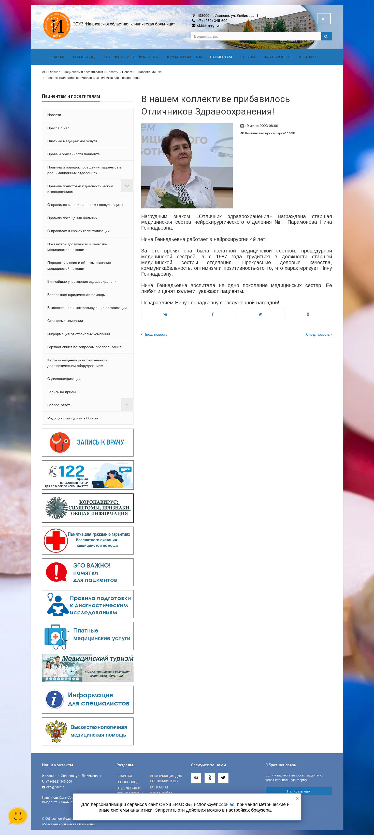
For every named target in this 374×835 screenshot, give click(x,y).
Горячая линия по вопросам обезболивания (84, 346)
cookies (226, 804)
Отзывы (247, 56)
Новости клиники (150, 71)
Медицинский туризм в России (72, 417)
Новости (112, 71)
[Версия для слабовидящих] (324, 18)
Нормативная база (183, 56)
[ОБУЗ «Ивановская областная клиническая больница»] (57, 25)
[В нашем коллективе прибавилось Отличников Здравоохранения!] (187, 165)
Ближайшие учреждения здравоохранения (83, 281)
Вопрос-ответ (58, 404)
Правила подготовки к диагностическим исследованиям (80, 188)
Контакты (308, 56)
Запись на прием (61, 391)
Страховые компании (65, 320)
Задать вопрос (277, 56)
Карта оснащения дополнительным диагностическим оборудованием (77, 362)
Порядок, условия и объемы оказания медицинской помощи (79, 265)
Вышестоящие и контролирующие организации (87, 307)
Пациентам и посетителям (83, 71)
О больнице (85, 56)
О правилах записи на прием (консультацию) (85, 204)
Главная (57, 56)
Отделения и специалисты (131, 56)
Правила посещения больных (72, 217)
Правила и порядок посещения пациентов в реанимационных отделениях (84, 169)
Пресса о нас (58, 127)
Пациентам (221, 56)
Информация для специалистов (166, 778)
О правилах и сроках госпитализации (78, 230)
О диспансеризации (64, 378)
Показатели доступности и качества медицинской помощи (77, 246)
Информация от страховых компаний (78, 333)
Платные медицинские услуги (72, 140)
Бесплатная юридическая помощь (76, 294)
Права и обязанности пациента (73, 153)
